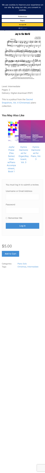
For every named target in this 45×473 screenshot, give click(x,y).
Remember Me (15, 218)
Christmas (22, 267)
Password (10, 204)
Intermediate (32, 267)
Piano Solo (22, 263)
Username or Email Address (19, 191)
